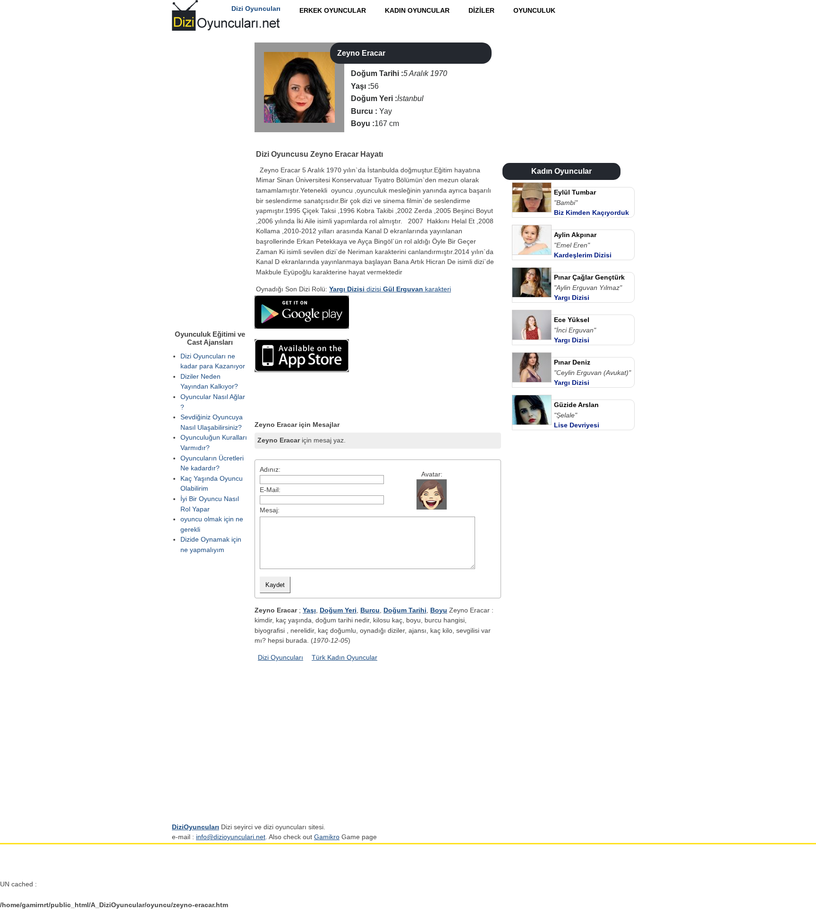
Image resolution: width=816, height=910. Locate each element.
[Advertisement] (424, 355)
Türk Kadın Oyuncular (344, 657)
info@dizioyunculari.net (230, 837)
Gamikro (327, 837)
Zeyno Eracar (361, 53)
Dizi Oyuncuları (280, 657)
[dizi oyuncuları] (262, 141)
